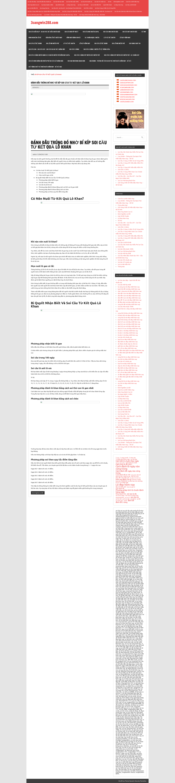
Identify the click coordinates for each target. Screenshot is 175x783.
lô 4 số (117, 482)
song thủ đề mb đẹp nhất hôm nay (129, 304)
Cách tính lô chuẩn (131, 462)
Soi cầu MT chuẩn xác (100, 1)
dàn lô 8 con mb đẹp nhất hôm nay (129, 326)
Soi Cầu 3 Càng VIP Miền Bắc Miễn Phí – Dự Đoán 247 (98, 11)
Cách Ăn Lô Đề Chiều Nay (132, 1)
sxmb (125, 500)
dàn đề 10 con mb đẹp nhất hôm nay (129, 300)
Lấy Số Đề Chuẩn (60, 5)
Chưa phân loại (122, 205)
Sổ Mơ (109, 1)
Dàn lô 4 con (135, 476)
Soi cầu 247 (127, 497)
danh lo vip (126, 476)
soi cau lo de (132, 494)
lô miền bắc (124, 482)
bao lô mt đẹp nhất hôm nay (127, 363)
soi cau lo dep (120, 495)
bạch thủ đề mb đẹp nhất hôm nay (129, 289)
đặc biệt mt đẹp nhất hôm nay (127, 368)
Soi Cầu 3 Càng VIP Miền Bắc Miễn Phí (72, 11)
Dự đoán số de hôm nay (135, 477)
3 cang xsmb (124, 457)
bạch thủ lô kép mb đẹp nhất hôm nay (130, 320)
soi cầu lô (135, 497)
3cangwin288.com (44, 22)
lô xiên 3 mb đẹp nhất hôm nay (128, 333)
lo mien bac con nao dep (135, 481)
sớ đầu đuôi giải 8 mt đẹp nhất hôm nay (131, 374)
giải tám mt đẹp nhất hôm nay (127, 370)
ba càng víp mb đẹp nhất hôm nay (129, 287)
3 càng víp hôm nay (123, 459)
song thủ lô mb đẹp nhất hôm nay (129, 317)
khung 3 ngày (136, 479)
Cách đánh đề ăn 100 (123, 474)
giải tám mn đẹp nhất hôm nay (128, 346)
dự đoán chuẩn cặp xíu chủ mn (127, 344)
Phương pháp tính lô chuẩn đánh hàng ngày (130, 491)
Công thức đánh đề (136, 474)
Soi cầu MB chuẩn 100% (72, 1)
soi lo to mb (126, 499)
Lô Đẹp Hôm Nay (71, 5)
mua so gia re (131, 487)
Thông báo (121, 266)
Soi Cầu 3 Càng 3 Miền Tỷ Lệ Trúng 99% (105, 8)
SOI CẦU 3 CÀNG (88, 8)
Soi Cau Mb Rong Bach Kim (35, 14)
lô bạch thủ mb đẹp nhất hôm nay (129, 315)
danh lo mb (119, 476)
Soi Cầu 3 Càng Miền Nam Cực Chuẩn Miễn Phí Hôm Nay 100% (44, 11)
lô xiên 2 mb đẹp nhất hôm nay (128, 330)
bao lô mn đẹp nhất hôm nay (127, 339)
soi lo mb (118, 499)
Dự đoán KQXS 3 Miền (47, 5)
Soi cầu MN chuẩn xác (86, 1)
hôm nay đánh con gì (124, 479)
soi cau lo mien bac (132, 495)
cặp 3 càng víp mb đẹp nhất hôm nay (129, 291)
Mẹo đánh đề (120, 488)
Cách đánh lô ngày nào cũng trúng (128, 467)
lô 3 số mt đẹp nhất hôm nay (127, 372)
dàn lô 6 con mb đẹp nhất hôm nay (129, 324)
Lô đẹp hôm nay (125, 484)
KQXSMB (124, 481)
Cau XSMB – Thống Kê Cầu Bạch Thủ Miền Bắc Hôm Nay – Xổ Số (60, 14)
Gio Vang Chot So (44, 8)
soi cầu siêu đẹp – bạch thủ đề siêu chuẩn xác (39, 1)
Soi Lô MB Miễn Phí (96, 5)
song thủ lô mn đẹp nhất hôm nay (129, 357)
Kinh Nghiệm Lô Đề (119, 1)
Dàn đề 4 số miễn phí (122, 477)
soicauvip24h (120, 497)
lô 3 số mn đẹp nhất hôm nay (127, 348)
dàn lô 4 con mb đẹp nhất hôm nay (129, 322)
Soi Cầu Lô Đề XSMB (83, 5)
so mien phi (119, 500)
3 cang (117, 457)
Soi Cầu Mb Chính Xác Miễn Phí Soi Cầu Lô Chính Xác (128, 11)
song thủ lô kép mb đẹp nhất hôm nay (130, 313)
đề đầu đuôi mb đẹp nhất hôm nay (129, 302)
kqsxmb (118, 481)
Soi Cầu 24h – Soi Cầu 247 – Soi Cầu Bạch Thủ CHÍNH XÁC (66, 8)
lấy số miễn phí (121, 487)
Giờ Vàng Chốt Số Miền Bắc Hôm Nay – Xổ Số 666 (92, 14)
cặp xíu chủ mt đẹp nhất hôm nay (128, 366)
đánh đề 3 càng (121, 502)
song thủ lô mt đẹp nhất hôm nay (128, 381)
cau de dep (133, 459)
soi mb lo (133, 499)
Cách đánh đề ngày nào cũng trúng (128, 472)
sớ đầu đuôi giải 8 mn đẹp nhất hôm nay (131, 350)
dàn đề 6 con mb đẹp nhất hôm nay (129, 295)
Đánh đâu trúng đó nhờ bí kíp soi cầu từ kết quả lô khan (60, 82)
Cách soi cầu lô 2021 (120, 462)
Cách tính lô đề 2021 (124, 464)
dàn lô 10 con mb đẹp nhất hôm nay (129, 328)
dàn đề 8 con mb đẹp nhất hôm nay (129, 298)
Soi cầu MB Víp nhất (58, 1)
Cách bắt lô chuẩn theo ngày (127, 461)
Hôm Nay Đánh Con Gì (33, 5)
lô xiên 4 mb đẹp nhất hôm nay (128, 335)
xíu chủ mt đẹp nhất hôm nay (127, 383)
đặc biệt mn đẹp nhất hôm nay (128, 341)
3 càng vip (132, 457)
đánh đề (131, 500)
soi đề (138, 499)
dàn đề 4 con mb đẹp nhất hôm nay (129, 293)
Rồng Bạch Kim (121, 494)
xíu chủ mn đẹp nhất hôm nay (127, 359)
